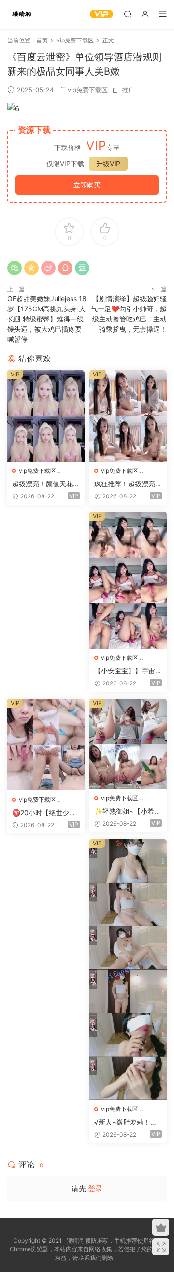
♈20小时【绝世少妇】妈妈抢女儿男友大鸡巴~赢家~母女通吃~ (46, 812)
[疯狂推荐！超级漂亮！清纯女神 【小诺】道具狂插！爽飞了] (128, 416)
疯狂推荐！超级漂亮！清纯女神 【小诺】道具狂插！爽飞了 (128, 484)
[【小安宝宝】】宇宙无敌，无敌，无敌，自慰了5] (128, 580)
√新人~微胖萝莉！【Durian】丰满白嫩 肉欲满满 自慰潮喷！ (128, 1122)
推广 (128, 90)
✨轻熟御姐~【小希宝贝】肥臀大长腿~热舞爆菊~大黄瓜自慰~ (127, 811)
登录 (95, 1188)
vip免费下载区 (88, 90)
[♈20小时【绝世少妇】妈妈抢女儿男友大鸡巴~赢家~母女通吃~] (46, 744)
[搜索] (127, 13)
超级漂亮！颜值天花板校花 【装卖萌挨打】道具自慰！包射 (46, 484)
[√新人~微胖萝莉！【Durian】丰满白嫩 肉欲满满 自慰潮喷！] (128, 969)
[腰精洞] (21, 14)
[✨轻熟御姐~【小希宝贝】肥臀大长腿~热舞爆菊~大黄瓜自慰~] (128, 744)
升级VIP (108, 164)
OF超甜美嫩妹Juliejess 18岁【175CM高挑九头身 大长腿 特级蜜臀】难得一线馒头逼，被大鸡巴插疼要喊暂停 (47, 319)
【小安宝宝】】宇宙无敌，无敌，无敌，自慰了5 (128, 671)
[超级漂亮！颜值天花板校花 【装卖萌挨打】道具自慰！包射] (46, 416)
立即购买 (87, 185)
